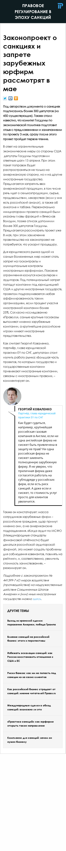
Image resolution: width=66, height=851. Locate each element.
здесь (37, 599)
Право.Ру (60, 6)
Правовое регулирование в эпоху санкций (33, 11)
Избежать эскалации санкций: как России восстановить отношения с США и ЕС (30, 656)
